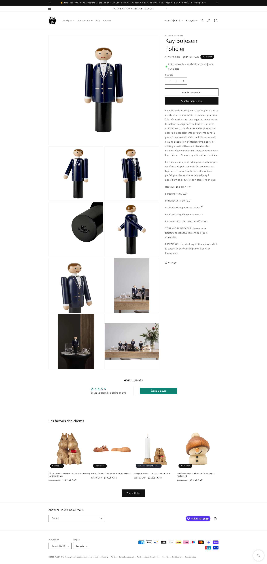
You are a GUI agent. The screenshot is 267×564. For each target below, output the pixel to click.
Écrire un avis (158, 390)
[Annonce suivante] (217, 3)
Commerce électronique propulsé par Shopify (89, 557)
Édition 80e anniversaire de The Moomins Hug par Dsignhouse (69, 474)
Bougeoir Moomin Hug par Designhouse (152, 473)
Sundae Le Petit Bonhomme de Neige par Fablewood (195, 474)
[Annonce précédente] (49, 3)
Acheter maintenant (192, 100)
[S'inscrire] (100, 518)
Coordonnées (190, 557)
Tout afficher (134, 493)
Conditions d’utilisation (172, 557)
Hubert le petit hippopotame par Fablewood (111, 473)
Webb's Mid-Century (63, 557)
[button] (68, 20)
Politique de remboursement (122, 557)
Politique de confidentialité (148, 557)
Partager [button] (172, 262)
